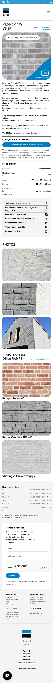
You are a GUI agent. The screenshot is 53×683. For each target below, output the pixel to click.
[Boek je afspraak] (7, 675)
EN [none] (46, 2)
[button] (45, 12)
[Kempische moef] (26, 380)
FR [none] (51, 2)
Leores (33, 669)
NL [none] (41, 2)
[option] (41, 2)
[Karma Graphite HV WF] (26, 418)
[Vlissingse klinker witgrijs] (26, 457)
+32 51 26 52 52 (35, 608)
